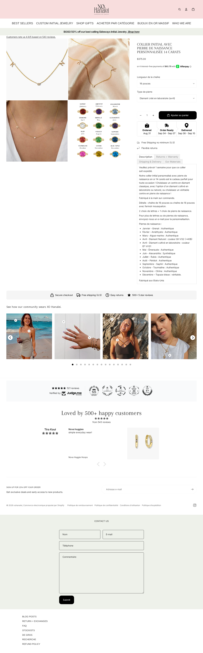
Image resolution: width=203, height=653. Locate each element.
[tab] (145, 156)
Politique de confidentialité (106, 505)
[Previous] (10, 337)
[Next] (192, 337)
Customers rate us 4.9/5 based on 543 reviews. (31, 37)
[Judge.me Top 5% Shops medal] (147, 391)
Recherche (29, 639)
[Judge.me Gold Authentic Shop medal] (107, 391)
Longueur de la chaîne (148, 77)
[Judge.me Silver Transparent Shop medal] (121, 391)
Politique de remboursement (80, 505)
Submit (66, 599)
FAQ (24, 625)
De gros (27, 635)
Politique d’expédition (151, 505)
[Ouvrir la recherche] (179, 9)
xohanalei (18, 505)
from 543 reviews (101, 422)
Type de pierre (144, 91)
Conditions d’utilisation (130, 505)
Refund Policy (31, 644)
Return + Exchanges (35, 621)
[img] (101, 418)
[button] (99, 464)
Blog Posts (29, 616)
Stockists (28, 630)
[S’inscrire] (192, 489)
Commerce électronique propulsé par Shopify (43, 505)
